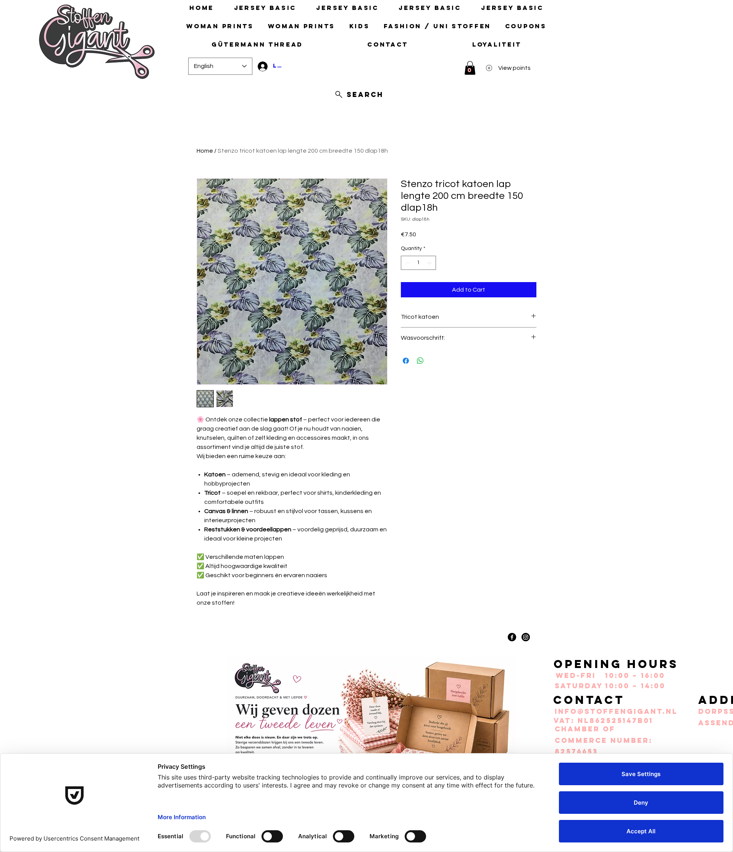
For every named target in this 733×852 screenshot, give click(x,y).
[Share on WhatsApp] (420, 360)
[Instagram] (525, 637)
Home (205, 151)
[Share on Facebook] (405, 360)
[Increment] (430, 262)
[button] (470, 68)
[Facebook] (512, 637)
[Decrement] (407, 262)
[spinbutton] (418, 262)
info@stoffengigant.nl (616, 711)
